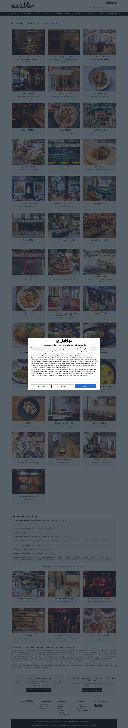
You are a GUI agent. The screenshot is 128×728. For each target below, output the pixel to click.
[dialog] (64, 364)
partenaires (41, 348)
